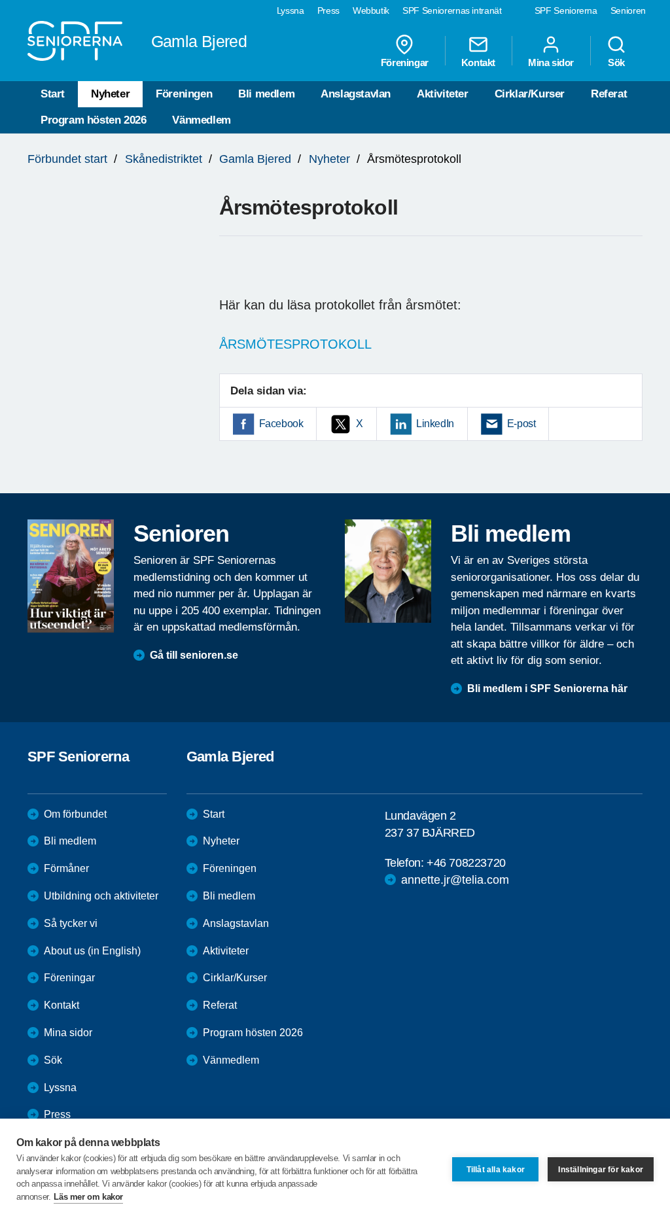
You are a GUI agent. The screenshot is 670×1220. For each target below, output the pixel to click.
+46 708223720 (466, 862)
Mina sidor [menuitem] (551, 62)
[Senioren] (70, 576)
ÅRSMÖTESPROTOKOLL (295, 344)
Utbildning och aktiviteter (101, 895)
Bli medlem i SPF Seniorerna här (547, 688)
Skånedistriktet (163, 159)
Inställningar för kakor (600, 1169)
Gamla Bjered (255, 159)
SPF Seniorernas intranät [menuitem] (452, 10)
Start (53, 94)
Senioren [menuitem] (628, 10)
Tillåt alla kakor (496, 1169)
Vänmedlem (201, 120)
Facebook (281, 423)
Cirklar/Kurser (530, 94)
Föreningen (184, 94)
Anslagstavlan (356, 94)
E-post (521, 423)
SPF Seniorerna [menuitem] (566, 10)
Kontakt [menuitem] (478, 62)
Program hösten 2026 (93, 120)
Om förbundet (75, 814)
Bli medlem (266, 94)
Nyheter (110, 94)
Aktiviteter (442, 94)
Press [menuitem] (328, 10)
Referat (609, 94)
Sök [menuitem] (616, 62)
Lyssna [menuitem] (290, 10)
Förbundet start (67, 159)
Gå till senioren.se (194, 655)
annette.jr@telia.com (455, 879)
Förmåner (66, 868)
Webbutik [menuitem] (371, 10)
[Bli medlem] (388, 571)
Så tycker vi (70, 923)
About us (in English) (92, 950)
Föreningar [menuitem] (405, 62)
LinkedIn (435, 423)
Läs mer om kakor (88, 1197)
